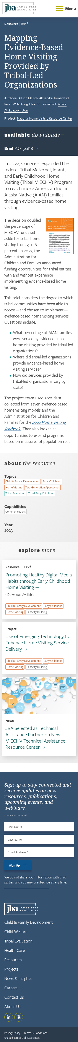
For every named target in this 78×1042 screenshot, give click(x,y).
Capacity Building (36, 612)
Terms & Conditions (35, 1033)
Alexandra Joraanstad (54, 98)
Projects (11, 969)
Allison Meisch (28, 98)
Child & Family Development (22, 481)
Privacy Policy (12, 1033)
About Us (12, 1006)
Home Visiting (13, 487)
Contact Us (14, 997)
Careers (11, 987)
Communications (15, 511)
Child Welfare (15, 931)
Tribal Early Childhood (41, 493)
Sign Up (14, 865)
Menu (70, 8)
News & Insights (18, 978)
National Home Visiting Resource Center (44, 118)
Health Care (14, 950)
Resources (13, 959)
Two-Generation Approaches (42, 487)
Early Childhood (52, 481)
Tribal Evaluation (15, 493)
